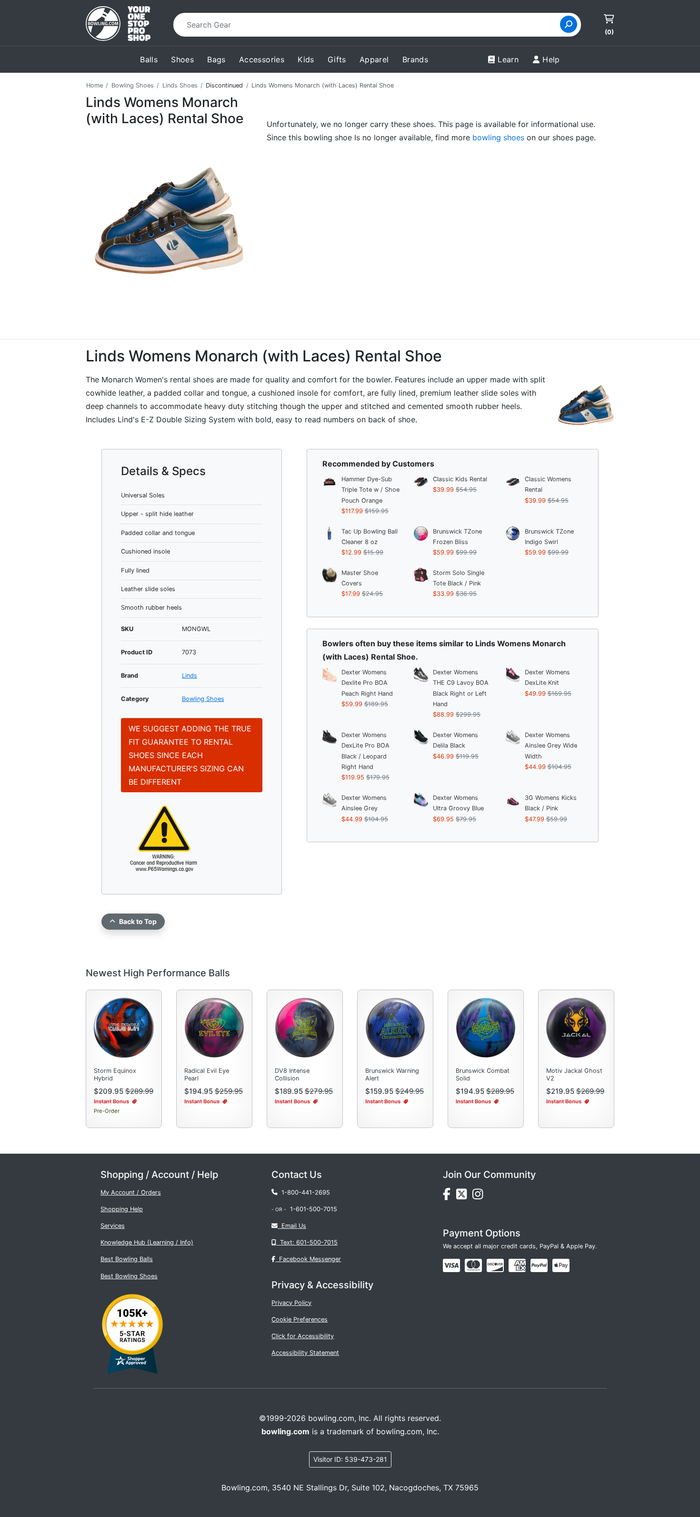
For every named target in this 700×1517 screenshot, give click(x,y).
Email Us (292, 1225)
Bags (216, 59)
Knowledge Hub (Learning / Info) (146, 1242)
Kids (306, 59)
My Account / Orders (130, 1192)
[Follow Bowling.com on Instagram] (479, 1196)
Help (551, 59)
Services (112, 1225)
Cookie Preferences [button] (299, 1319)
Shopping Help (121, 1209)
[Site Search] (568, 24)
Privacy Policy (291, 1302)
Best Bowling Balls (126, 1259)
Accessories (261, 59)
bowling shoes (498, 137)
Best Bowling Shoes (129, 1276)
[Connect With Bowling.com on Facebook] (449, 1196)
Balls (149, 59)
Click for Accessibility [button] (302, 1336)
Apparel (374, 59)
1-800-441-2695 (304, 1192)
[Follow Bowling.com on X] (464, 1196)
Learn (508, 59)
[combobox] (370, 25)
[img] (539, 1265)
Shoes (182, 59)
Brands (415, 59)
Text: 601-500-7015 (307, 1242)
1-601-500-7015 (313, 1209)
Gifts (337, 59)
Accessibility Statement (305, 1352)
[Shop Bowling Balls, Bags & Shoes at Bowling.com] (118, 25)
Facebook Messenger (308, 1259)
